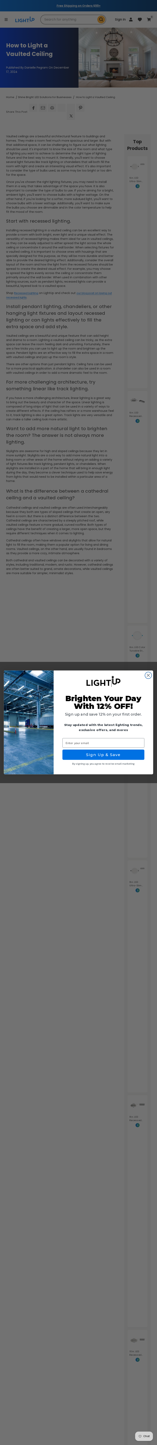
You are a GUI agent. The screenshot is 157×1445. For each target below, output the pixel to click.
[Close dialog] (148, 675)
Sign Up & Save (103, 755)
